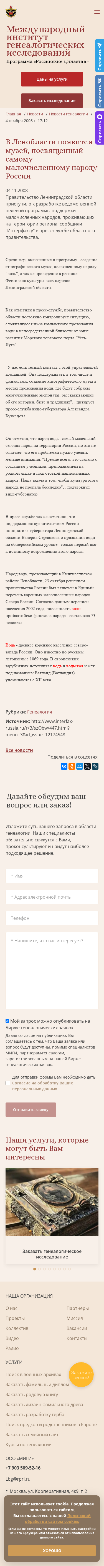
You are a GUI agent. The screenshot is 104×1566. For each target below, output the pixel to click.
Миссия (75, 1318)
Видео (12, 1338)
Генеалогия (39, 712)
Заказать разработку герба (35, 1414)
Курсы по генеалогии (29, 1444)
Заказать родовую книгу (32, 1394)
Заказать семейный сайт (32, 1434)
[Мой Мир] (79, 766)
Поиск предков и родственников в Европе (51, 1424)
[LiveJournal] (95, 766)
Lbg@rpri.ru (18, 1479)
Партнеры (78, 1308)
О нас (11, 1308)
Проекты (15, 1318)
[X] (87, 766)
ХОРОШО (52, 1550)
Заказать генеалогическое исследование (52, 1254)
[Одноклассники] (72, 766)
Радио (12, 1348)
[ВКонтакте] (64, 766)
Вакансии (77, 1328)
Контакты (77, 1338)
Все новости (19, 750)
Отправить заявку (31, 1109)
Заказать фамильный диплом (37, 1384)
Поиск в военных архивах (33, 1374)
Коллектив (17, 1328)
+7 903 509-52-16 (23, 1468)
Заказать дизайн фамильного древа (44, 1404)
